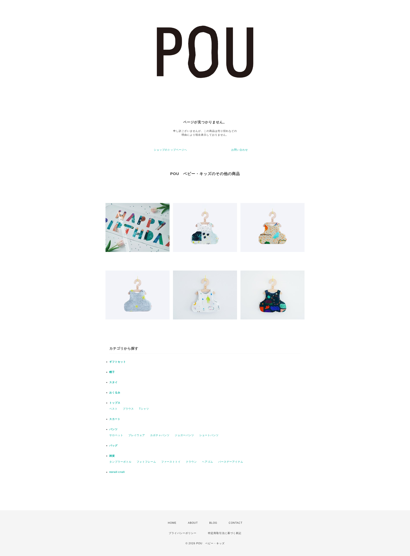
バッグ (113, 445)
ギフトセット (117, 361)
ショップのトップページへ (170, 149)
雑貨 (112, 455)
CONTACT (235, 522)
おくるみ (114, 392)
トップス (114, 402)
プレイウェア (136, 435)
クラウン (191, 461)
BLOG (213, 522)
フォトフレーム (146, 461)
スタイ (113, 382)
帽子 (112, 372)
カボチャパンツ (160, 435)
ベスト (113, 408)
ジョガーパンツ (184, 435)
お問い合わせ (239, 149)
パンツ (113, 429)
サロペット (116, 435)
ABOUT (193, 522)
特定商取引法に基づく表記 (224, 533)
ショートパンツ (209, 435)
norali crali (117, 472)
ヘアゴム (207, 461)
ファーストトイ (171, 461)
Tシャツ (144, 408)
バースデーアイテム (230, 461)
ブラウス (128, 408)
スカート (114, 419)
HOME (172, 522)
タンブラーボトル (120, 461)
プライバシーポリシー (182, 533)
